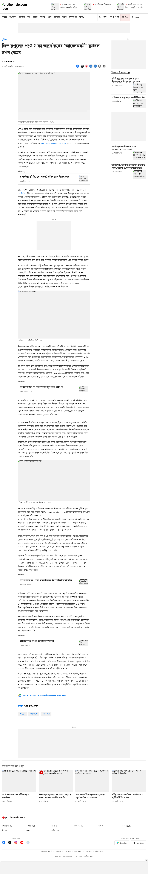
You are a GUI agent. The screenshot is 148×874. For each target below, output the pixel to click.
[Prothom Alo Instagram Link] (17, 843)
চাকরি (64, 17)
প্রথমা (28, 830)
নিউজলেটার (99, 852)
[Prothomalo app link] (122, 843)
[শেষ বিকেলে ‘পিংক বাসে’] (87, 6)
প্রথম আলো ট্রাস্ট (79, 826)
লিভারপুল (46, 714)
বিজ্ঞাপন (58, 852)
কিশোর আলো (30, 826)
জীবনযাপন (73, 17)
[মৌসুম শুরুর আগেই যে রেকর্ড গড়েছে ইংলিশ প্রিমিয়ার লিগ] (129, 781)
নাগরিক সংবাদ (7, 826)
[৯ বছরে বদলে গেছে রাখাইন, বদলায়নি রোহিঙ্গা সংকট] (55, 6)
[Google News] (28, 842)
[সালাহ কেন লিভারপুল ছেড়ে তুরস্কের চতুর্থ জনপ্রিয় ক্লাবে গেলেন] (92, 781)
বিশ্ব (29, 17)
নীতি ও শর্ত (77, 852)
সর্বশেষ (4, 17)
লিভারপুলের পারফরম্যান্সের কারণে (53, 143)
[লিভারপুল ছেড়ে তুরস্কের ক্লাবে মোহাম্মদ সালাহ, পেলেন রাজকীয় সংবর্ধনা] (56, 781)
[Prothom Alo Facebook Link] (5, 843)
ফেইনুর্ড (22, 714)
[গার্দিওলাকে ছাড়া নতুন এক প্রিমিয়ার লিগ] (139, 103)
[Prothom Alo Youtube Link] (23, 843)
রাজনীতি (22, 17)
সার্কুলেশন (67, 852)
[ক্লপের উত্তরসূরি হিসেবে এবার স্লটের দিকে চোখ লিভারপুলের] (83, 179)
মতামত (42, 17)
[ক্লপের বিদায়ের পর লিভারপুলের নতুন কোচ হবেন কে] (83, 389)
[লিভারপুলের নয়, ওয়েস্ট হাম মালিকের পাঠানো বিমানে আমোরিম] (83, 582)
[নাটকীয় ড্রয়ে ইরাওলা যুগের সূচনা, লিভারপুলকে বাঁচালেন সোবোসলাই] (139, 88)
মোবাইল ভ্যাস (54, 830)
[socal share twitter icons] (82, 67)
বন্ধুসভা (100, 826)
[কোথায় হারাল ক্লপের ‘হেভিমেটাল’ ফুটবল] (83, 643)
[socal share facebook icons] (78, 67)
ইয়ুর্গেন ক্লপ (34, 714)
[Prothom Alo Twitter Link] (11, 843)
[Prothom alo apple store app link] (138, 843)
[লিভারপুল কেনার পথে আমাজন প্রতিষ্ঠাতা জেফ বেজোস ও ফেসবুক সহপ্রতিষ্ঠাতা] (139, 174)
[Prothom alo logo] (13, 818)
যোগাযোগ (88, 852)
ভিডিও (81, 17)
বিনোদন (57, 17)
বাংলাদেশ (13, 17)
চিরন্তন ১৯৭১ (126, 826)
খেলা (49, 17)
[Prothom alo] (17, 6)
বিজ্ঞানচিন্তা (53, 826)
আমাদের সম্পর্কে (46, 852)
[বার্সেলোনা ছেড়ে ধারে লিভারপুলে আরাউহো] (19, 781)
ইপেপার (4, 830)
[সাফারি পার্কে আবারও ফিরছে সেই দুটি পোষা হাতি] (120, 6)
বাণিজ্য (35, 17)
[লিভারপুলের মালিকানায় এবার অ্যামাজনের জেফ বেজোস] (139, 155)
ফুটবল (4, 39)
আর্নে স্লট (21, 193)
